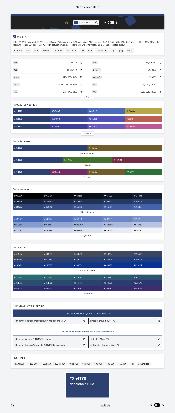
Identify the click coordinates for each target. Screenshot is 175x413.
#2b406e (138, 201)
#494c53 (48, 254)
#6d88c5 (108, 219)
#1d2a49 (48, 201)
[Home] (63, 22)
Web (90, 50)
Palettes (58, 50)
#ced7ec (48, 230)
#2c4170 (18, 111)
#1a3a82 (18, 265)
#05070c (48, 195)
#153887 (48, 265)
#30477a (18, 207)
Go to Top (105, 405)
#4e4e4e (18, 254)
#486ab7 (18, 219)
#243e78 (108, 259)
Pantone (18, 50)
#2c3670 (138, 283)
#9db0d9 (78, 224)
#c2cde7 (18, 230)
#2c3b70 (108, 283)
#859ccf (18, 224)
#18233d (18, 201)
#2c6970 (18, 277)
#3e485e (108, 254)
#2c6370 (48, 277)
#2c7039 (130, 172)
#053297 (138, 265)
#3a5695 (56, 111)
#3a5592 (78, 207)
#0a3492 (108, 265)
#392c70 (108, 288)
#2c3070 (18, 288)
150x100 (122, 363)
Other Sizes (143, 363)
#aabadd (108, 224)
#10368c (78, 265)
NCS (36, 50)
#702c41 (118, 160)
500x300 (110, 363)
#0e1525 (108, 195)
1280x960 (33, 363)
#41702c (68, 160)
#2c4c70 (18, 283)
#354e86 (48, 207)
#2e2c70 (48, 288)
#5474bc (48, 219)
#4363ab (138, 207)
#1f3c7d (138, 259)
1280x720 (46, 363)
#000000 (18, 195)
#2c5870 (108, 277)
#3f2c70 (138, 288)
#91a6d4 (48, 224)
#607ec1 (78, 219)
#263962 (108, 201)
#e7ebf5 (108, 230)
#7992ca (138, 219)
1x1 (132, 363)
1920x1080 (19, 363)
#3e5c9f (108, 207)
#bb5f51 (130, 118)
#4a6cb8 (93, 111)
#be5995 (130, 126)
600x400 (98, 363)
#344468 (18, 259)
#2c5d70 (78, 277)
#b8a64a (130, 111)
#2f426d (48, 259)
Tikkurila (46, 50)
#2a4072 (78, 259)
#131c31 (138, 195)
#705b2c (93, 148)
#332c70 (78, 288)
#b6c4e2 (138, 224)
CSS (82, 50)
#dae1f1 (78, 230)
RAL (28, 50)
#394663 (138, 254)
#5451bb (93, 118)
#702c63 (56, 172)
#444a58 (78, 254)
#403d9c (56, 126)
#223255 (78, 201)
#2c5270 (138, 277)
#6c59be (93, 126)
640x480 (86, 363)
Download (102, 50)
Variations (71, 50)
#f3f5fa (137, 230)
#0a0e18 (78, 195)
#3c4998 (56, 118)
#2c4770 (48, 283)
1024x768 (73, 363)
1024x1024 (60, 363)
